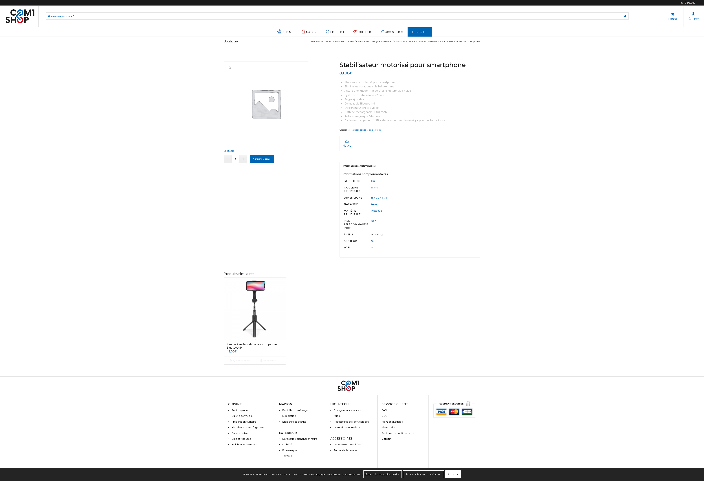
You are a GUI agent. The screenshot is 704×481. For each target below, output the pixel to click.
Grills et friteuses (241, 438)
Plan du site (388, 427)
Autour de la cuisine (345, 450)
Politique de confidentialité (398, 433)
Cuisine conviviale (242, 415)
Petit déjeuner (240, 410)
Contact (386, 438)
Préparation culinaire (244, 421)
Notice (347, 145)
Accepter (453, 474)
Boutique (231, 41)
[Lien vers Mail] (688, 3)
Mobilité (287, 444)
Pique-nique (289, 450)
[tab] (359, 166)
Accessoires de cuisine (347, 444)
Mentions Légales (392, 421)
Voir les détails (269, 360)
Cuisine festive (240, 433)
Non (373, 220)
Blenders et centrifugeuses (248, 427)
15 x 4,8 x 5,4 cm (380, 197)
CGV (384, 415)
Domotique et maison (347, 427)
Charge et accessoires (347, 410)
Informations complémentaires (359, 166)
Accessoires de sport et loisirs (351, 421)
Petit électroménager (295, 410)
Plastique (376, 210)
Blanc (374, 187)
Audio (337, 415)
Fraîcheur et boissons (244, 444)
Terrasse (287, 455)
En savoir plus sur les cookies (382, 474)
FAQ (384, 410)
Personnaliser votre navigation (423, 474)
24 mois (375, 204)
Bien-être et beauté (294, 421)
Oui (373, 180)
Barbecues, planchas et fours (299, 438)
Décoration (289, 415)
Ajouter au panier (262, 158)
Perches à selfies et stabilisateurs (365, 130)
